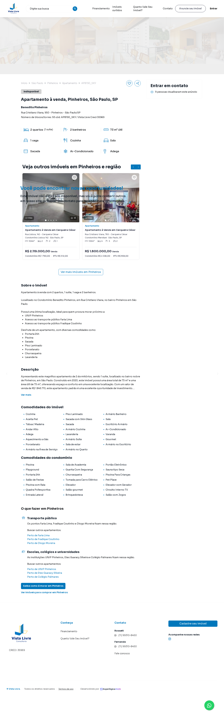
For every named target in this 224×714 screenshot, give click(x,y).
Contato (168, 8)
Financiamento (101, 8)
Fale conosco (122, 653)
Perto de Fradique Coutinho (43, 539)
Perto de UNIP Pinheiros (41, 569)
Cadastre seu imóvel (193, 623)
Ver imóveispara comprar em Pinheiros (44, 592)
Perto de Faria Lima (38, 535)
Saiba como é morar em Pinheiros (43, 585)
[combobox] (52, 8)
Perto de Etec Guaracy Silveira (44, 572)
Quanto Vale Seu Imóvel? (142, 8)
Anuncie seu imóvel (190, 8)
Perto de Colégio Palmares (43, 576)
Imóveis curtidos (117, 8)
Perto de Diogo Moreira (41, 543)
